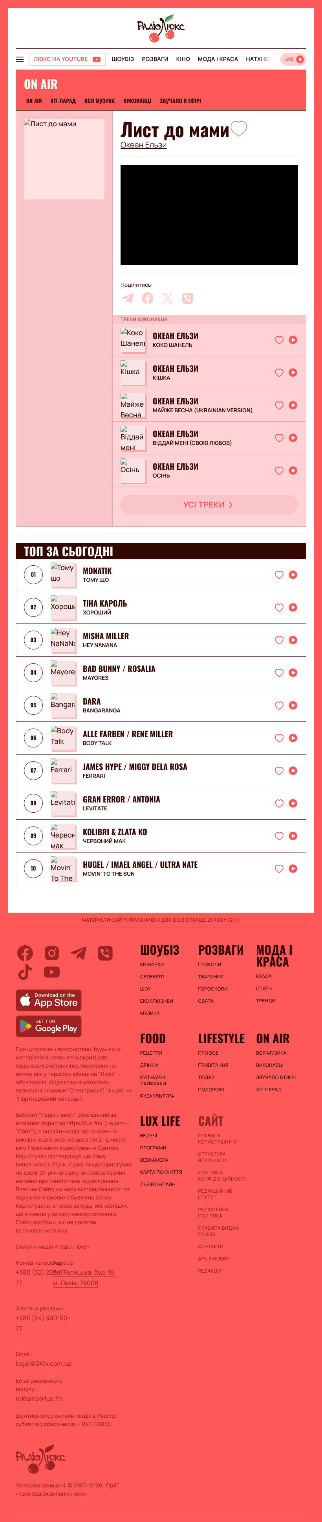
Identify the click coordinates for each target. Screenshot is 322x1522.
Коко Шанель (172, 345)
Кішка (161, 378)
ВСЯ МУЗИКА (99, 101)
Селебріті (152, 977)
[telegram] (128, 298)
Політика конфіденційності (222, 1176)
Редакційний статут (215, 1194)
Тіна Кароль (105, 603)
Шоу (145, 989)
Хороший (97, 613)
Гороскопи (213, 989)
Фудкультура (157, 1096)
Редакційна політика (213, 1213)
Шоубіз (123, 59)
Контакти (210, 1246)
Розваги (155, 59)
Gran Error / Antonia (121, 799)
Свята (206, 1001)
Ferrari (94, 776)
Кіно (183, 59)
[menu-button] (20, 59)
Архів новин (214, 1259)
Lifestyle (221, 1038)
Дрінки (149, 1065)
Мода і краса (218, 59)
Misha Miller (106, 636)
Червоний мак (104, 841)
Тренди (265, 1001)
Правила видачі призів (219, 1231)
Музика (150, 1013)
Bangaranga (102, 711)
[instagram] (51, 953)
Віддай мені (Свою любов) (192, 443)
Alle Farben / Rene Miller (128, 734)
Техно (206, 1077)
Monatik (97, 570)
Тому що (96, 580)
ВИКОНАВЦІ (137, 101)
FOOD (153, 1038)
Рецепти (151, 1053)
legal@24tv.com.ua (43, 1363)
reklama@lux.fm (39, 1398)
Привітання (213, 1065)
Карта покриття (161, 1172)
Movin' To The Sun (109, 874)
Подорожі (211, 1090)
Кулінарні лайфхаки (153, 1080)
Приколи (209, 964)
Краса (264, 976)
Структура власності (212, 1157)
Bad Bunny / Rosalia (119, 668)
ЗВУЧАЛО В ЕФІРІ (180, 101)
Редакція (210, 1271)
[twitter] (168, 298)
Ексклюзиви (157, 1001)
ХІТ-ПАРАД (63, 101)
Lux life (160, 1121)
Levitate (95, 809)
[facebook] (148, 298)
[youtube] (51, 972)
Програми (153, 1148)
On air (34, 101)
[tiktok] (25, 972)
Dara (92, 701)
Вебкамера (154, 1160)
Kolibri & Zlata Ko (115, 832)
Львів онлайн (158, 1184)
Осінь (161, 476)
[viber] (188, 298)
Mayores (96, 678)
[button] (238, 128)
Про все (208, 1053)
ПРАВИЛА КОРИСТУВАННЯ (217, 1139)
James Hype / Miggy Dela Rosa (135, 766)
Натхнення (263, 59)
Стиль (264, 988)
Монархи (152, 964)
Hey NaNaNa (100, 645)
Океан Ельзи (144, 145)
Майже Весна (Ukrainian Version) (203, 410)
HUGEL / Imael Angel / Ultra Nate (140, 864)
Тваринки (210, 977)
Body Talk (97, 743)
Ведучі (148, 1136)
